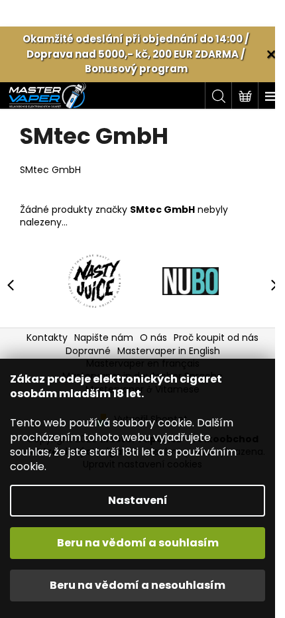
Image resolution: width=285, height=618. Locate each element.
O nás (153, 337)
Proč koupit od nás (216, 337)
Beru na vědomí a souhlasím (138, 542)
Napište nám (103, 337)
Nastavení (138, 500)
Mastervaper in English (168, 350)
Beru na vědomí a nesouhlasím (137, 585)
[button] (268, 284)
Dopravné (88, 350)
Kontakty (47, 337)
